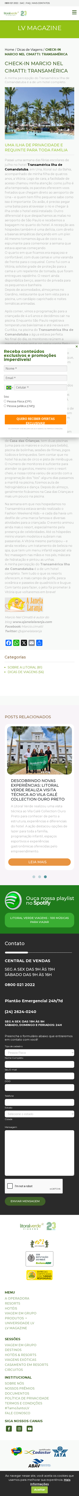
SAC (22, 3)
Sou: (6, 396)
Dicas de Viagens (29, 49)
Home (9, 49)
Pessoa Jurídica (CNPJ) (20, 406)
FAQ (28, 3)
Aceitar (39, 1489)
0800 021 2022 (11, 3)
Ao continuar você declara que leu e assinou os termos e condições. (35, 429)
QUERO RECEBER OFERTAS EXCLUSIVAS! (35, 420)
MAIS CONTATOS (41, 3)
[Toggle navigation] (74, 12)
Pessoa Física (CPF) (18, 401)
